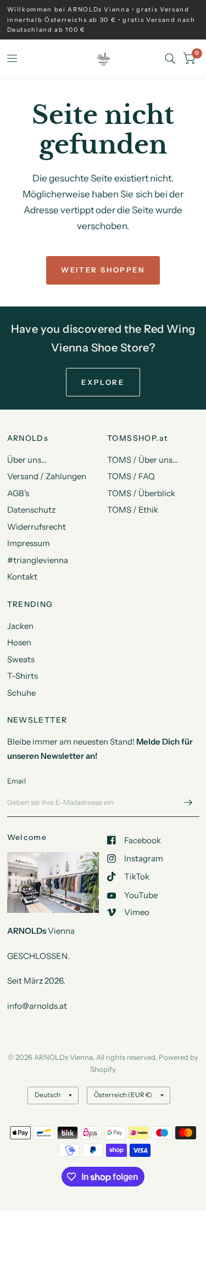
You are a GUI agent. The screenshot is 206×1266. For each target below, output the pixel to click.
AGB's (18, 493)
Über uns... (27, 460)
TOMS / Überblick (141, 493)
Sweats (21, 659)
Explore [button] (102, 382)
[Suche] (170, 58)
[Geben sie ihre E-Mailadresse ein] (188, 802)
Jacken (20, 626)
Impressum (28, 543)
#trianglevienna (37, 560)
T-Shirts (22, 676)
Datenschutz (31, 509)
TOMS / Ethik (132, 509)
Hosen (19, 642)
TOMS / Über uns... (142, 460)
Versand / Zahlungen (46, 476)
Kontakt (22, 576)
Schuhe (21, 693)
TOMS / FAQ (131, 476)
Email (16, 780)
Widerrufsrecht (36, 526)
